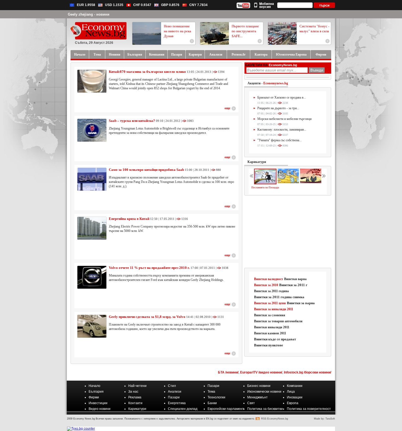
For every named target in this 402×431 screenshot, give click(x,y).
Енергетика (177, 403)
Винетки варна (295, 279)
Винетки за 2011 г (293, 285)
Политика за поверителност (309, 409)
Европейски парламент (226, 409)
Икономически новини (264, 391)
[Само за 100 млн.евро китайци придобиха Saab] (92, 179)
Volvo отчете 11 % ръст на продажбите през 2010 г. (149, 268)
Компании (294, 386)
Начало (94, 386)
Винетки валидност (268, 279)
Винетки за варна (301, 303)
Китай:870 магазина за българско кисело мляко (147, 72)
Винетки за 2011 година (271, 291)
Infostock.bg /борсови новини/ (307, 372)
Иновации (294, 397)
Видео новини (99, 409)
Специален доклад (182, 409)
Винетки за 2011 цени (270, 303)
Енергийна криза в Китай (129, 219)
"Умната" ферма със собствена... (279, 140)
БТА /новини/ (228, 372)
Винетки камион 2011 (270, 333)
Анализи (174, 391)
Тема (211, 391)
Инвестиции (98, 403)
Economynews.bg (275, 83)
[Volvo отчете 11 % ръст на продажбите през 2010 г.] (92, 277)
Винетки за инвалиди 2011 (273, 309)
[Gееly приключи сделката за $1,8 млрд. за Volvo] (92, 326)
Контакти (135, 403)
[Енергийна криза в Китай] (92, 228)
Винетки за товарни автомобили (278, 321)
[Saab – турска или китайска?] (92, 130)
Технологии (216, 397)
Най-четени (137, 386)
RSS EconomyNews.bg (274, 418)
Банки (212, 403)
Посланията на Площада (265, 187)
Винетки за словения (269, 315)
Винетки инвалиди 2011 (271, 327)
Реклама (134, 397)
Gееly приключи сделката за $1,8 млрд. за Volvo (147, 317)
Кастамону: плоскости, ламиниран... (281, 129)
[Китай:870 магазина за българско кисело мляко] (92, 81)
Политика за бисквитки (265, 409)
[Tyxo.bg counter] (81, 428)
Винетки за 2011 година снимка (279, 297)
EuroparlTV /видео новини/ (261, 372)
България (96, 391)
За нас (133, 391)
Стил (172, 386)
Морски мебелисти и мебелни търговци (284, 119)
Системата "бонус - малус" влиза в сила (314, 28)
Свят (251, 403)
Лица (291, 391)
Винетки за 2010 (266, 285)
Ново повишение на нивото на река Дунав (177, 31)
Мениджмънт (257, 397)
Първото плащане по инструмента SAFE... (245, 31)
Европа (292, 403)
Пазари (213, 386)
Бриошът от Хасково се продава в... (281, 97)
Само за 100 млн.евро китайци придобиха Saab (147, 170)
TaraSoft (330, 418)
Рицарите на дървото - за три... (278, 108)
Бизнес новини (258, 386)
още (227, 108)
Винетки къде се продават (275, 339)
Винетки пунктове (268, 345)
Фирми (94, 397)
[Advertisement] (288, 232)
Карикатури (256, 162)
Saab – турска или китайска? (132, 121)
